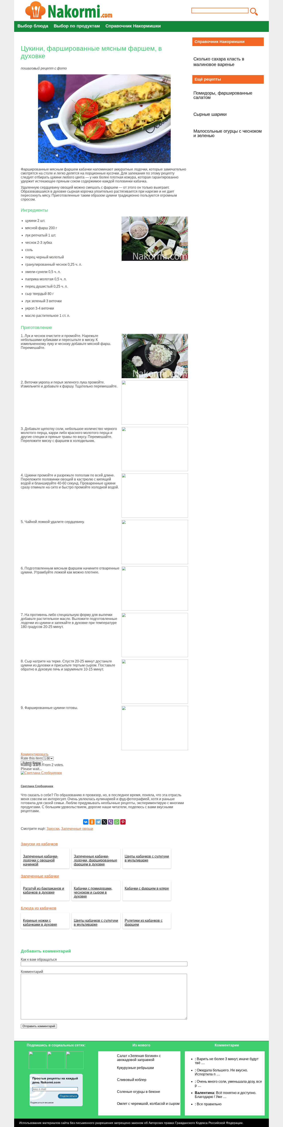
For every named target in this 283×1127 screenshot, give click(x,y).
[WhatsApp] (116, 822)
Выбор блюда (32, 25)
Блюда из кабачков (38, 908)
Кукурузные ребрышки (135, 1068)
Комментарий (32, 972)
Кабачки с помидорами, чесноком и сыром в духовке (93, 892)
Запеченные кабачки (40, 876)
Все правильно (209, 1104)
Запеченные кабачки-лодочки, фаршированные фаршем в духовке (95, 860)
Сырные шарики (210, 114)
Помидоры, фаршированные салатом (222, 95)
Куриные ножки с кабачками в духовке (40, 922)
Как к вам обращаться (39, 959)
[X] (104, 822)
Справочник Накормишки (133, 25)
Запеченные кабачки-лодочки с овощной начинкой (40, 860)
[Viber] (110, 822)
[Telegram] (98, 822)
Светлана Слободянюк (37, 786)
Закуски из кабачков (39, 844)
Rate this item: (32, 758)
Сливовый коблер (131, 1080)
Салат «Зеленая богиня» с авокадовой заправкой (139, 1058)
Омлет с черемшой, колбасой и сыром (148, 1104)
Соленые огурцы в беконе (138, 1092)
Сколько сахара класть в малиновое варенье (218, 61)
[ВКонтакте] (85, 822)
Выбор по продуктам (77, 25)
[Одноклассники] (92, 822)
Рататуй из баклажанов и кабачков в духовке (43, 890)
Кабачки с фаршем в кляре (147, 888)
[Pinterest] (123, 822)
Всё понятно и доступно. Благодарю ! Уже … (225, 1095)
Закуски (52, 829)
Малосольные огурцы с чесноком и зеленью (227, 133)
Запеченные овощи (77, 829)
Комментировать (34, 754)
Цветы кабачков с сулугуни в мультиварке (147, 858)
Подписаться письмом (42, 1102)
